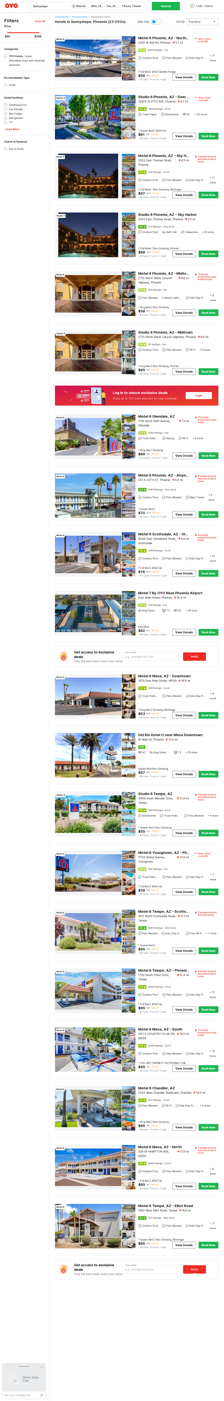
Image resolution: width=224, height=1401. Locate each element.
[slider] (5, 32)
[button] (40, 21)
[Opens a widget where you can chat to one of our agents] (24, 1381)
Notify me (194, 658)
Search (166, 6)
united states (62, 17)
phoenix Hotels (80, 17)
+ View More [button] (11, 129)
